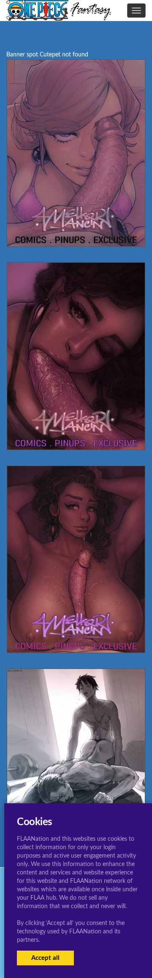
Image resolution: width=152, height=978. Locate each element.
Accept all (45, 958)
